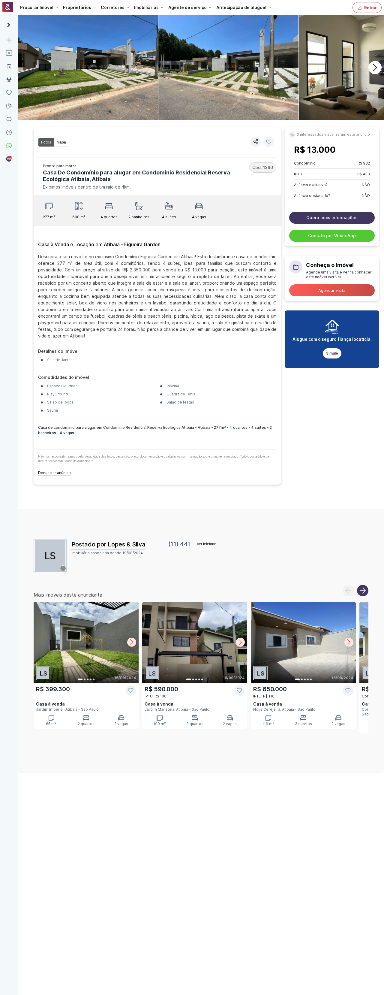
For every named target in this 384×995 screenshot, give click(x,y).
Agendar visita (332, 290)
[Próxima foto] (131, 642)
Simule (332, 353)
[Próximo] (375, 67)
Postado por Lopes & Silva (108, 544)
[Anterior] (348, 590)
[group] (53, 142)
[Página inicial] (7, 8)
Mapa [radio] (61, 142)
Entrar (370, 7)
